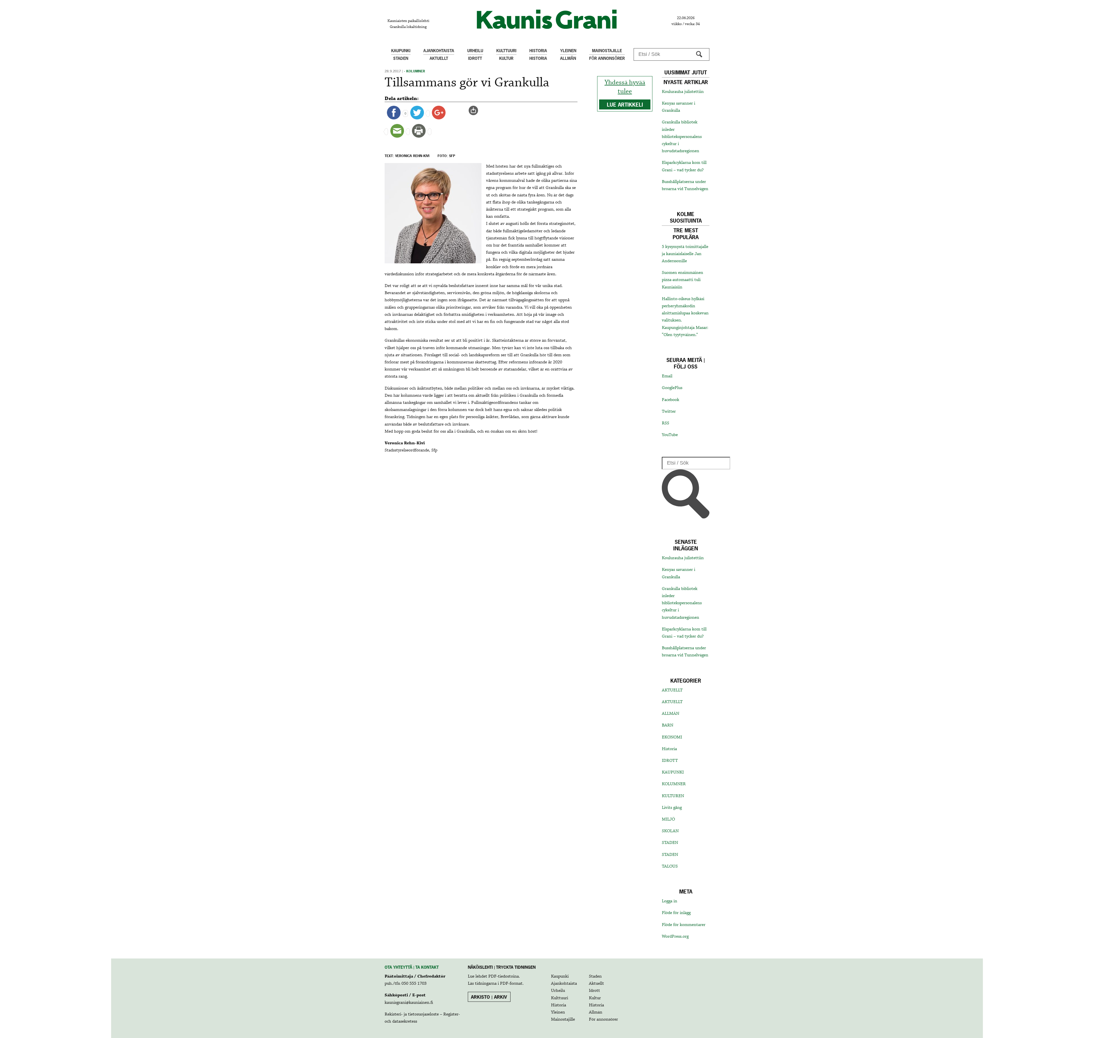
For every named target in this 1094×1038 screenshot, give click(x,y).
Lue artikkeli (625, 104)
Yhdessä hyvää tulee (625, 87)
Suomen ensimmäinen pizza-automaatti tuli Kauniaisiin (682, 280)
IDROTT (670, 761)
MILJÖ (668, 819)
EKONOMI (672, 737)
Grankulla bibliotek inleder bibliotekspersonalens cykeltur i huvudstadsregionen (682, 136)
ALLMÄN (670, 714)
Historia (669, 749)
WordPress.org (675, 936)
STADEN (670, 843)
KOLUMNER (674, 784)
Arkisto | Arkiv (489, 997)
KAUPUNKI (673, 772)
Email (667, 376)
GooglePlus (672, 388)
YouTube (670, 435)
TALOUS (670, 866)
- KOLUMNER (414, 71)
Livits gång (672, 808)
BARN (667, 725)
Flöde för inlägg (676, 913)
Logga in (669, 901)
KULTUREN (673, 796)
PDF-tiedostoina (503, 976)
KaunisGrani (547, 19)
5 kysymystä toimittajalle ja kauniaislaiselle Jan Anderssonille (685, 254)
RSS (665, 423)
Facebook (670, 400)
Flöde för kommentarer (683, 925)
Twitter (669, 411)
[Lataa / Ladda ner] (476, 110)
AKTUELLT (672, 690)
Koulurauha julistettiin (683, 92)
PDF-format (511, 983)
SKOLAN (670, 831)
